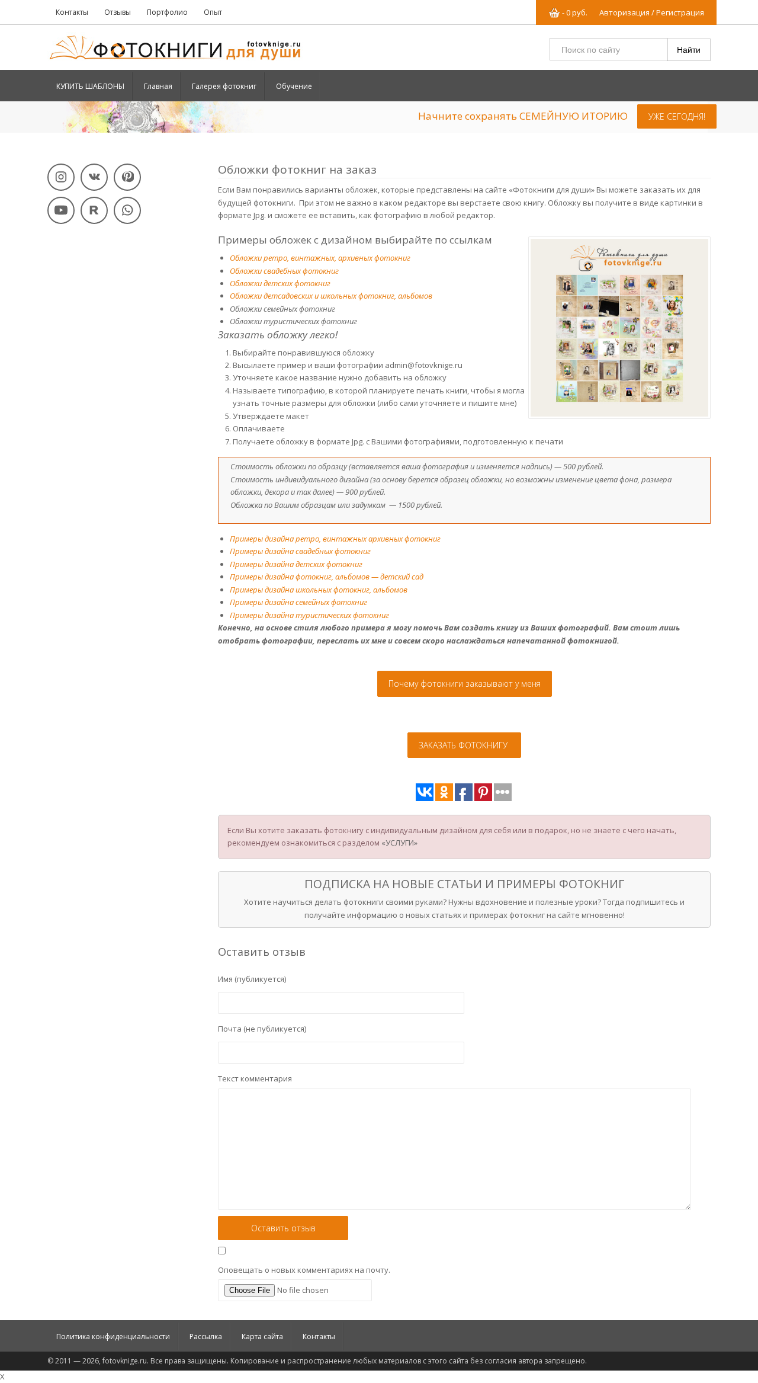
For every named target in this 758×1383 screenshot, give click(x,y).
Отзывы (117, 12)
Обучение (294, 86)
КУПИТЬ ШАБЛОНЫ (90, 86)
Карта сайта (262, 1336)
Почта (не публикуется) (262, 1028)
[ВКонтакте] (94, 177)
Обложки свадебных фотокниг (284, 270)
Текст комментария (255, 1078)
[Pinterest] (127, 177)
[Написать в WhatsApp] (127, 210)
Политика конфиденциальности (113, 1336)
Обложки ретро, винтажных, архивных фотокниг (320, 257)
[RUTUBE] (94, 210)
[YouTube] (61, 210)
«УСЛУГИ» (399, 842)
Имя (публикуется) (252, 979)
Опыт (213, 12)
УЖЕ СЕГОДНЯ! (676, 116)
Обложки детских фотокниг (280, 283)
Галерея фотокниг (224, 86)
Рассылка (206, 1336)
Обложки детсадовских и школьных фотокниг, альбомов (331, 295)
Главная (158, 86)
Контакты (72, 12)
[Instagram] (61, 177)
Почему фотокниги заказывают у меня (464, 683)
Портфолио (167, 12)
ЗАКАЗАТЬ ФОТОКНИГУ (464, 745)
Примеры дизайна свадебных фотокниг (300, 551)
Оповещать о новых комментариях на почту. (304, 1269)
